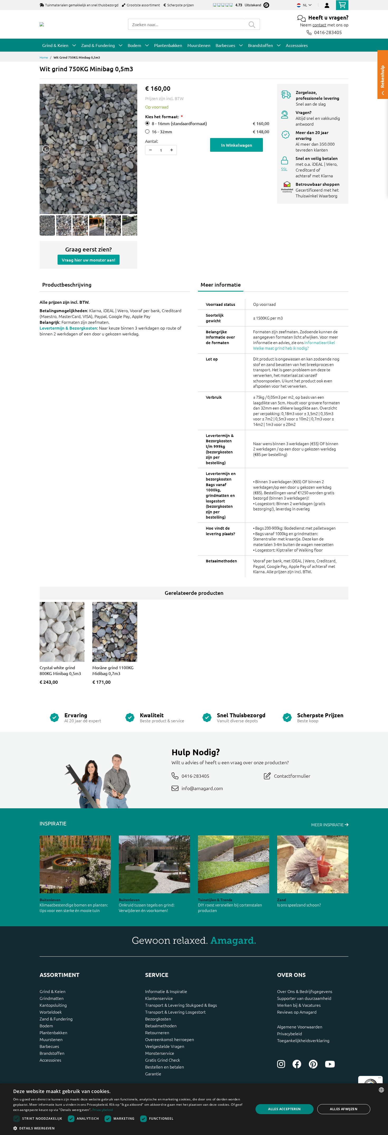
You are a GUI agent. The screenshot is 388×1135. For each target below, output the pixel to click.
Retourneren (157, 1032)
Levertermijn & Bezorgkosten (68, 328)
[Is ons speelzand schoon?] (312, 864)
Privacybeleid (289, 1033)
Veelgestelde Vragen (164, 1046)
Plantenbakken (53, 1032)
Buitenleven (50, 899)
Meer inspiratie (328, 824)
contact (319, 24)
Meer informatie (221, 284)
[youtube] (330, 1064)
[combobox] (186, 24)
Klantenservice (159, 998)
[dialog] (194, 1109)
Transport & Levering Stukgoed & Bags (181, 1005)
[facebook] (296, 1064)
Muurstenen (51, 1039)
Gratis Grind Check (162, 1060)
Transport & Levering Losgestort (175, 1012)
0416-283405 (328, 32)
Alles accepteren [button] (284, 1109)
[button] (130, 1128)
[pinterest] (313, 1064)
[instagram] (281, 1064)
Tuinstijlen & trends (215, 899)
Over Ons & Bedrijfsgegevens (304, 991)
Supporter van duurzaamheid (304, 998)
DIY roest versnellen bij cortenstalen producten (230, 907)
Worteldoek (51, 1012)
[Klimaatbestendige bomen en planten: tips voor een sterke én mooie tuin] (75, 864)
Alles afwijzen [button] (343, 1109)
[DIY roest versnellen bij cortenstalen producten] (233, 864)
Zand (281, 899)
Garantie (153, 1073)
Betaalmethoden (161, 1025)
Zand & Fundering (56, 1019)
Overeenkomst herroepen (169, 1039)
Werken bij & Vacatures (299, 1005)
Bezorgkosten (158, 1019)
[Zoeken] (252, 24)
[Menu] (379, 1079)
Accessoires (50, 1060)
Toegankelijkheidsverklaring (303, 1040)
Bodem (46, 1025)
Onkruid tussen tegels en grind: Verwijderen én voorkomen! (146, 907)
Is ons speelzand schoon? (299, 905)
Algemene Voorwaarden (299, 1026)
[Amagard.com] (42, 24)
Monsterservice (159, 1053)
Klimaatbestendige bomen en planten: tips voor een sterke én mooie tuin (74, 907)
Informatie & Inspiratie (166, 991)
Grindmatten (52, 998)
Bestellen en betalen (164, 1067)
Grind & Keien (52, 991)
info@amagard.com (202, 788)
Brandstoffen (52, 1053)
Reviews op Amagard (296, 1012)
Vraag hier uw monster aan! (88, 260)
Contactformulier (292, 776)
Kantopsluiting (53, 1005)
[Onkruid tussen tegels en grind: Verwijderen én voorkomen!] (154, 864)
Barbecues (49, 1046)
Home (44, 57)
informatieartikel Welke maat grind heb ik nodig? (294, 345)
